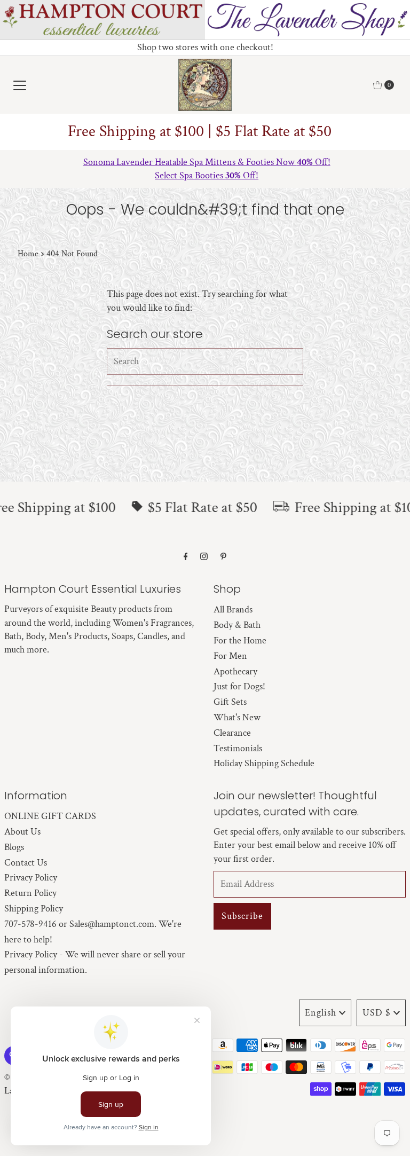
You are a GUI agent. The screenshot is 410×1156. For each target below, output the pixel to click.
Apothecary (235, 671)
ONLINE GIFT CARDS (50, 816)
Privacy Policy (30, 877)
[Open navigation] (19, 85)
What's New (237, 717)
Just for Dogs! (239, 686)
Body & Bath (237, 625)
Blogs (14, 847)
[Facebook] (186, 557)
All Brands (233, 609)
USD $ (376, 1012)
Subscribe (242, 916)
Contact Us (25, 862)
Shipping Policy (33, 908)
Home (28, 253)
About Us (22, 831)
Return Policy (30, 893)
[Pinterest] (223, 557)
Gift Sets (230, 702)
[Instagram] (204, 557)
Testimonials (238, 748)
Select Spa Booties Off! (205, 175)
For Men (230, 656)
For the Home (240, 640)
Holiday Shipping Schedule (264, 763)
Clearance (232, 733)
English (320, 1012)
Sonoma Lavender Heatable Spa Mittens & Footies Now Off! (205, 162)
